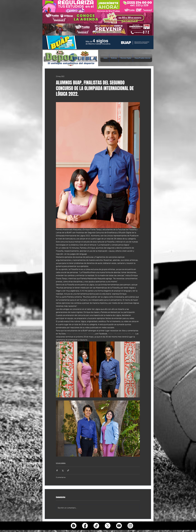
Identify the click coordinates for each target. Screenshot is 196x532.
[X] (107, 525)
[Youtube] (119, 525)
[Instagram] (130, 525)
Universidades (61, 463)
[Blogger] (73, 525)
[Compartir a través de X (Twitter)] (62, 470)
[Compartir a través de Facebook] (57, 470)
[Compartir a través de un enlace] (68, 470)
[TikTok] (96, 525)
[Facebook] (85, 525)
